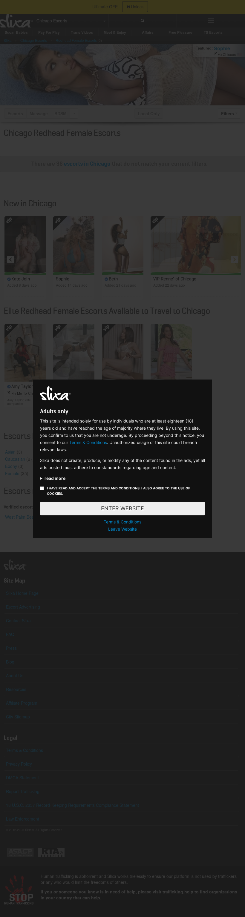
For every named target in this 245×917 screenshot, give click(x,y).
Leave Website (122, 529)
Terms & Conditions (88, 442)
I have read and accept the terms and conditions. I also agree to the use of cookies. (118, 491)
